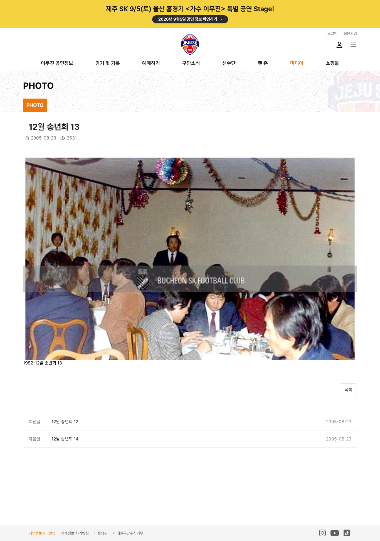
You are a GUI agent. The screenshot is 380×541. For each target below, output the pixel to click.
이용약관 (101, 533)
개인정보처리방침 (42, 533)
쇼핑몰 (332, 63)
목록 (348, 389)
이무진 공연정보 (57, 63)
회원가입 (350, 33)
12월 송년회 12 (64, 421)
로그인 (332, 33)
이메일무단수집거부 (128, 533)
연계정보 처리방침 (75, 533)
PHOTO (35, 105)
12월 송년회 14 (64, 439)
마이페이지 (339, 45)
